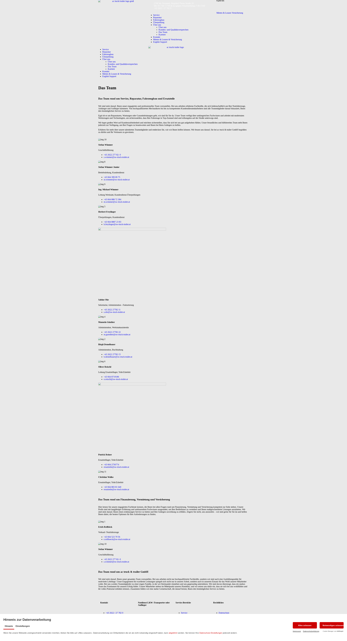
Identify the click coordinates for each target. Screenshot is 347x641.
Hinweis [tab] (9, 626)
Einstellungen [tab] (23, 626)
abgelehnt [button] (173, 633)
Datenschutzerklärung (311, 631)
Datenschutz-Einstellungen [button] (210, 633)
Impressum (297, 631)
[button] (305, 625)
